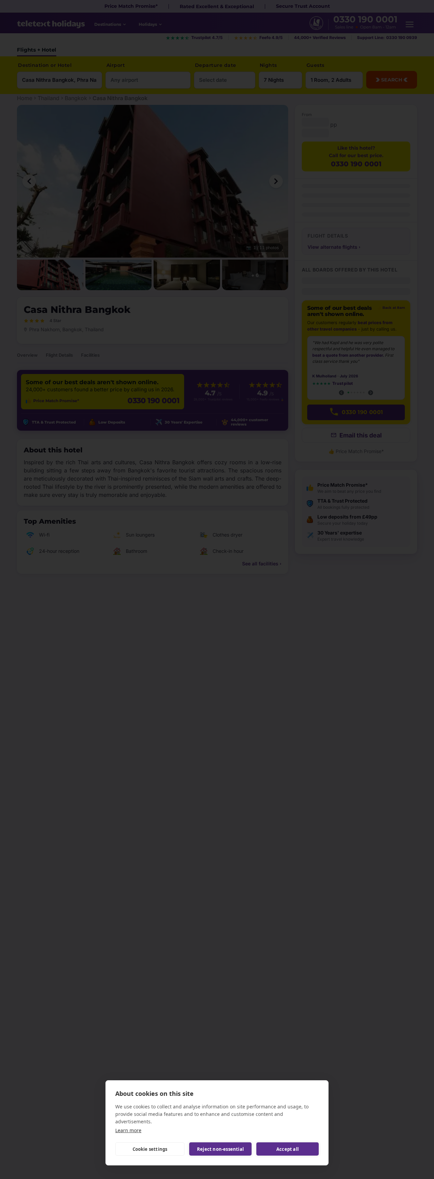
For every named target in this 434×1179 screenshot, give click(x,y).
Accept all (287, 1149)
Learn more (128, 1130)
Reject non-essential (220, 1149)
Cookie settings (150, 1149)
